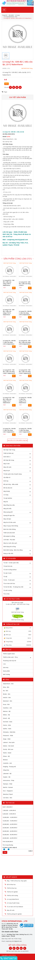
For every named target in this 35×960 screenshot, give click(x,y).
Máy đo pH (6, 470)
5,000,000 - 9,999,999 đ (9, 814)
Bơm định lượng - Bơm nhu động (13, 550)
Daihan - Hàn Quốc (8, 746)
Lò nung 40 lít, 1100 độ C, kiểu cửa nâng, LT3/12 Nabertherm (25, 342)
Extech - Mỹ (6, 718)
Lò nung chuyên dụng (13, 903)
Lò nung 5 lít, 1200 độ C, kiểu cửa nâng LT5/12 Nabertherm (9, 342)
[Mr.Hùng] (17, 616)
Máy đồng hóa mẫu (9, 505)
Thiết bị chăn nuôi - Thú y (10, 657)
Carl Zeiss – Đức (7, 797)
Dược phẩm (6, 671)
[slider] (4, 849)
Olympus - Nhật (7, 784)
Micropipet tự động (9, 536)
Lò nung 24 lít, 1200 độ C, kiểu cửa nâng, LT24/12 (25, 283)
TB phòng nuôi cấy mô (9, 660)
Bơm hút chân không (9, 529)
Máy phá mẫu (7, 508)
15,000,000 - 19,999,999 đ (10, 821)
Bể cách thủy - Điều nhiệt (10, 484)
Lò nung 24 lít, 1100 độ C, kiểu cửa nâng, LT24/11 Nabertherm (25, 371)
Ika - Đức (5, 690)
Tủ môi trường (7, 590)
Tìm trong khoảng (8, 845)
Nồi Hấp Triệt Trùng (9, 450)
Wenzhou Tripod (8, 794)
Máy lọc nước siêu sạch (10, 543)
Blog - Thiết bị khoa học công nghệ (17, 881)
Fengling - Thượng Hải (9, 766)
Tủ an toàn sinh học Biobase (15, 906)
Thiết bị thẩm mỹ (8, 453)
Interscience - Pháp (8, 780)
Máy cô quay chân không (10, 526)
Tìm (5, 852)
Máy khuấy (6, 491)
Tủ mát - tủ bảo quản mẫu (11, 562)
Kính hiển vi (6, 457)
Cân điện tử (6, 477)
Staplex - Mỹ (6, 777)
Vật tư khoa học (11, 884)
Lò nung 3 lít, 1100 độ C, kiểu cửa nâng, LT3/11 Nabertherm (25, 430)
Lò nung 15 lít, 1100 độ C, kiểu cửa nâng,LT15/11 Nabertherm (8, 400)
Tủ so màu (6, 594)
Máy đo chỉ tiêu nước (9, 522)
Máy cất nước (7, 467)
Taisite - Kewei (7, 753)
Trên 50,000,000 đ (8, 841)
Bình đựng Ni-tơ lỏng (9, 546)
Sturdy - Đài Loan (8, 749)
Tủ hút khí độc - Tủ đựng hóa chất (13, 587)
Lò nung (5, 495)
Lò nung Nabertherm (13, 899)
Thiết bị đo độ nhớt (9, 533)
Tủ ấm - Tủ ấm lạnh (9, 580)
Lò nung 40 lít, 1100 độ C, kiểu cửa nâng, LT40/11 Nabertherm (9, 371)
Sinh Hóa (5, 667)
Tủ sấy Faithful (7, 498)
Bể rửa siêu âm (7, 488)
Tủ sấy (5, 576)
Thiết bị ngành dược (9, 653)
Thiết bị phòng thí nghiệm (14, 914)
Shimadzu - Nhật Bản (9, 732)
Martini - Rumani (8, 787)
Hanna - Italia (7, 725)
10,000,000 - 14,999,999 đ (10, 817)
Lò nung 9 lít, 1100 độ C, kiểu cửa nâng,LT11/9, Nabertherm (25, 400)
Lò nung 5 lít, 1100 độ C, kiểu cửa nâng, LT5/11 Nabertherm (9, 430)
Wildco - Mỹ (6, 715)
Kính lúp (5, 481)
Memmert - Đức (7, 701)
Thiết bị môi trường (12, 895)
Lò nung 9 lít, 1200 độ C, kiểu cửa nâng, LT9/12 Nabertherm (25, 312)
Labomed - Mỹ (7, 773)
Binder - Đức (6, 694)
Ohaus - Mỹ (6, 756)
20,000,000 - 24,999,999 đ (10, 824)
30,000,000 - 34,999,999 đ (10, 831)
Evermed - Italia (7, 721)
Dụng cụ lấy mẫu (8, 553)
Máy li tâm (6, 463)
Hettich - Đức (7, 697)
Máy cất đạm (7, 519)
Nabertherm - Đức (8, 683)
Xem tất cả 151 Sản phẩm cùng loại (18, 440)
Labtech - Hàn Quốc (9, 742)
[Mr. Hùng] (17, 608)
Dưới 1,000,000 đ (7, 807)
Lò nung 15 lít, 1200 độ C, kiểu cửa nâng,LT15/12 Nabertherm (8, 312)
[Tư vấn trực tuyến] (17, 602)
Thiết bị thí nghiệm (12, 892)
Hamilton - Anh (7, 708)
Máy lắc (5, 501)
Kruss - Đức (6, 704)
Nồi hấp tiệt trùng (8, 460)
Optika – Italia (7, 728)
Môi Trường (6, 674)
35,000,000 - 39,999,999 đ (10, 834)
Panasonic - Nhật (8, 735)
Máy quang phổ (8, 512)
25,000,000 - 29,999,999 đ (10, 827)
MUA (6, 83)
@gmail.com (18, 941)
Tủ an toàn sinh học (9, 583)
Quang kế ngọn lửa (9, 515)
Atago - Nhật (6, 739)
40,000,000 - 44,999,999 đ (10, 838)
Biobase (5, 759)
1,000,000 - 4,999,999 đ (9, 810)
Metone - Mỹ (6, 711)
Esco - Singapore (8, 791)
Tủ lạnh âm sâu (7, 566)
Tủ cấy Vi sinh (7, 573)
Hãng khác (6, 770)
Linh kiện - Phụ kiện (9, 539)
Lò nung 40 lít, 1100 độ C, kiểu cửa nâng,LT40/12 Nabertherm (8, 282)
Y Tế (4, 664)
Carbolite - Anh (7, 763)
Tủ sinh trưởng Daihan (10, 569)
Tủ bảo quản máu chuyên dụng (12, 474)
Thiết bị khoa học (12, 888)
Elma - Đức (6, 687)
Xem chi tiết (12, 277)
